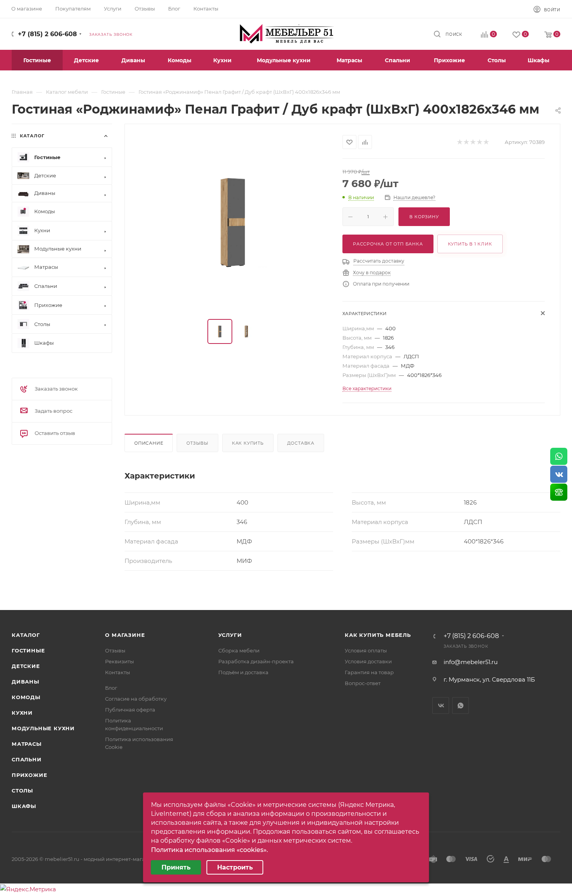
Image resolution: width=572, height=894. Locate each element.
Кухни (22, 713)
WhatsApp (460, 705)
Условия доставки (368, 661)
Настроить (235, 867)
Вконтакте (440, 705)
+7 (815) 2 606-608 (47, 34)
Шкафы (24, 806)
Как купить (248, 443)
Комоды (26, 697)
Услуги (230, 635)
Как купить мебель (378, 635)
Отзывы (197, 443)
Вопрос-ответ (363, 683)
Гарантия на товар (369, 672)
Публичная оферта (130, 709)
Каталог (26, 635)
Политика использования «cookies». (209, 850)
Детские (26, 666)
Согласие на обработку (136, 699)
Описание (148, 443)
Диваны (25, 681)
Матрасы (27, 744)
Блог (111, 688)
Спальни (27, 759)
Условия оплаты (366, 650)
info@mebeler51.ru (471, 662)
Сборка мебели (239, 650)
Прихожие (29, 775)
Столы (22, 790)
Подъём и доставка (243, 672)
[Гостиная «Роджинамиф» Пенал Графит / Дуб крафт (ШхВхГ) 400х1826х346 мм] (233, 222)
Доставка (300, 443)
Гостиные (28, 650)
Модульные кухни (43, 728)
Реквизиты (119, 661)
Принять (176, 867)
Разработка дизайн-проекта (256, 661)
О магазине (125, 635)
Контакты (117, 672)
